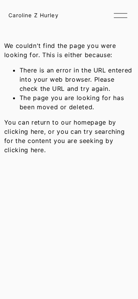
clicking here (24, 131)
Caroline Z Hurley (33, 15)
